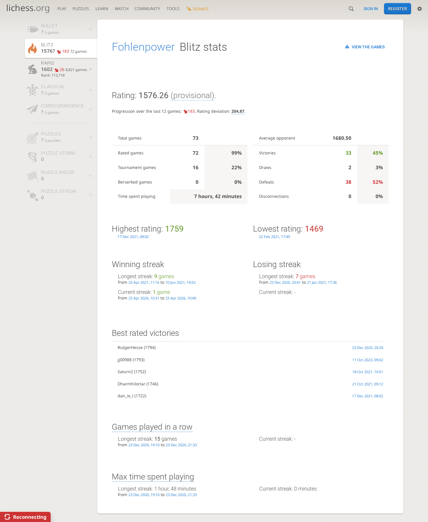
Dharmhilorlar (131, 384)
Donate (201, 9)
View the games (368, 47)
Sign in (371, 8)
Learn (101, 8)
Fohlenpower (143, 46)
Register (397, 8)
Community (147, 8)
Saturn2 (125, 371)
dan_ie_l (125, 395)
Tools (173, 8)
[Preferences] (419, 8)
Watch (121, 8)
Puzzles (80, 8)
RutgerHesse (130, 347)
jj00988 (125, 359)
